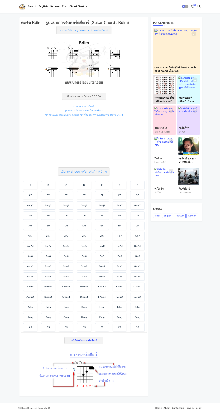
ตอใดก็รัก (183, 128)
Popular (180, 215)
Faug (119, 317)
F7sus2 (119, 286)
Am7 (30, 235)
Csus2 (66, 266)
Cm (66, 225)
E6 (102, 215)
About (166, 408)
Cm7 (66, 235)
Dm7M (84, 246)
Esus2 (102, 266)
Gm (137, 225)
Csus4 (66, 276)
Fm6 (120, 256)
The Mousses (184, 192)
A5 (30, 327)
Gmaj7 (137, 205)
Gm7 (137, 235)
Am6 (30, 256)
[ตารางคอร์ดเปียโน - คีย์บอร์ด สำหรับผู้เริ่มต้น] (164, 85)
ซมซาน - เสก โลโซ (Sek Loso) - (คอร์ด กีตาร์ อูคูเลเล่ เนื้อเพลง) (175, 69)
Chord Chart (76, 6)
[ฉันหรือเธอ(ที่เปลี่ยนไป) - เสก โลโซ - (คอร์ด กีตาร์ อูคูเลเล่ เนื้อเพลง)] (188, 85)
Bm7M (48, 246)
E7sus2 (102, 286)
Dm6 (84, 256)
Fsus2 (120, 266)
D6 (84, 215)
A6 (30, 215)
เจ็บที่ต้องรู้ (184, 189)
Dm (84, 225)
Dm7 (84, 235)
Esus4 (102, 276)
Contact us (178, 408)
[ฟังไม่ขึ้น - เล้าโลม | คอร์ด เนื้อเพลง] (164, 176)
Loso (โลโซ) (160, 162)
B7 (48, 195)
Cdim (66, 307)
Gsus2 (137, 266)
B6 (48, 215)
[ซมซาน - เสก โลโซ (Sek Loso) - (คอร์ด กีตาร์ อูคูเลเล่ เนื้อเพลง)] (176, 46)
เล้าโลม (157, 192)
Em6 (102, 256)
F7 (119, 195)
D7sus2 (84, 286)
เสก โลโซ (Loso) (162, 131)
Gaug (137, 317)
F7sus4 (119, 296)
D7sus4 (84, 296)
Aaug (30, 317)
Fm (119, 225)
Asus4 (30, 276)
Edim (102, 307)
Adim (30, 307)
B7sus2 (48, 286)
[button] (185, 6)
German (55, 6)
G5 (137, 327)
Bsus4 (48, 276)
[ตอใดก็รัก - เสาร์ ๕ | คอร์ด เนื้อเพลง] (188, 115)
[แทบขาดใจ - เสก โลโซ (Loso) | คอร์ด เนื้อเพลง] (164, 115)
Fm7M (120, 246)
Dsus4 (84, 276)
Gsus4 (137, 276)
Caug (66, 317)
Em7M (102, 246)
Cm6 (66, 256)
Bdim (48, 307)
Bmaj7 (48, 205)
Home (158, 408)
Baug (48, 317)
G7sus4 (137, 296)
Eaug (102, 317)
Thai (64, 6)
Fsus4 (120, 276)
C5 (66, 327)
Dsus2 (84, 266)
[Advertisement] (84, 141)
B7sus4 (48, 296)
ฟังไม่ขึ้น (159, 189)
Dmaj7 (84, 205)
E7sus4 (102, 296)
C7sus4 (66, 296)
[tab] (32, 6)
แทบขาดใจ (160, 128)
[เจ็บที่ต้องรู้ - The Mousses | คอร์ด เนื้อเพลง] (188, 176)
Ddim (84, 307)
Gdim (137, 307)
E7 (102, 195)
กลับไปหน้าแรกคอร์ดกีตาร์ (84, 340)
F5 (119, 327)
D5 (84, 327)
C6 (66, 215)
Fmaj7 (120, 205)
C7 (66, 195)
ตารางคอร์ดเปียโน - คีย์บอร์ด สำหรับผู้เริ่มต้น (164, 99)
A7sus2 (30, 286)
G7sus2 (137, 286)
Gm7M (137, 246)
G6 (137, 215)
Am (30, 225)
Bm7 (48, 235)
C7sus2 (66, 286)
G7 (137, 195)
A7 (30, 195)
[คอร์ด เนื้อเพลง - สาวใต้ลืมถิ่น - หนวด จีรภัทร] (188, 146)
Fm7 (120, 235)
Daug (84, 317)
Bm (48, 225)
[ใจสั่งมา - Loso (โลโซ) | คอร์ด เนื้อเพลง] (164, 146)
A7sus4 (30, 296)
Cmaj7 (66, 205)
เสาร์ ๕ (181, 131)
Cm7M (66, 246)
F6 (119, 215)
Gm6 (137, 256)
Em (102, 225)
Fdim (119, 307)
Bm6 (48, 256)
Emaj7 (102, 205)
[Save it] (193, 33)
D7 (84, 195)
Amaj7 (30, 205)
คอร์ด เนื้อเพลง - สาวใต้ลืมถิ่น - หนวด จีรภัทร (187, 160)
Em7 (102, 235)
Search (32, 6)
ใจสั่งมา (158, 158)
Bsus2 (48, 266)
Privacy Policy (193, 408)
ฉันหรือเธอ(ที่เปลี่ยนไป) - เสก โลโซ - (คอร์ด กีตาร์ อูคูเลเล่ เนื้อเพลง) (187, 99)
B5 (48, 327)
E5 (102, 327)
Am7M (30, 246)
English (43, 6)
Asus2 (30, 266)
